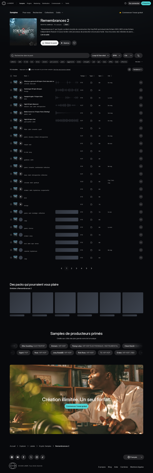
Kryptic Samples (45, 453)
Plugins (29, 3)
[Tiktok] (42, 464)
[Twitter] (31, 464)
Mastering (37, 3)
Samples (22, 3)
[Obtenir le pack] (26, 303)
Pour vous (26, 12)
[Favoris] (74, 42)
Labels (32, 453)
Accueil (12, 453)
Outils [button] (58, 12)
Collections (49, 12)
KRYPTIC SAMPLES (47, 24)
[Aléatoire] (129, 69)
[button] (125, 3)
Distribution (46, 3)
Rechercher (37, 12)
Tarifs (67, 3)
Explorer (23, 453)
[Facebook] (23, 464)
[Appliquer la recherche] (12, 55)
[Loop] (91, 82)
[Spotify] (11, 464)
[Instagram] (36, 464)
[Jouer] (23, 32)
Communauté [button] (56, 3)
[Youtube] (17, 464)
